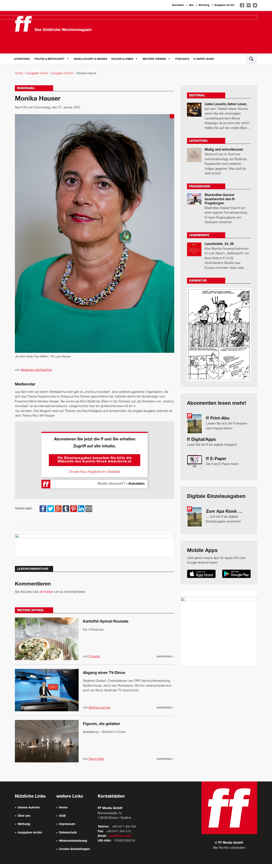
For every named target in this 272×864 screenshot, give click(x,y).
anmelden (47, 592)
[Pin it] (73, 508)
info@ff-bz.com (120, 836)
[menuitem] (22, 59)
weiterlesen (165, 656)
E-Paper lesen (204, 59)
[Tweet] (50, 508)
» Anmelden (135, 484)
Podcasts (182, 59)
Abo (191, 5)
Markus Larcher (99, 707)
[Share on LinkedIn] (81, 508)
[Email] (88, 508)
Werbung (203, 5)
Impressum (67, 824)
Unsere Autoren (29, 807)
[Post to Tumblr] (65, 508)
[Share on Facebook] (43, 508)
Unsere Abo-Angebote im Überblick (94, 472)
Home (19, 73)
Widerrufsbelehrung (73, 841)
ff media (94, 656)
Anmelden (178, 5)
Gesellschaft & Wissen (90, 59)
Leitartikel (22, 59)
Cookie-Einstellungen (74, 849)
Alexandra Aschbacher (36, 369)
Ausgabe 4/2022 (62, 73)
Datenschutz (68, 832)
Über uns (24, 816)
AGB (62, 816)
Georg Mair (96, 759)
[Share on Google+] (58, 508)
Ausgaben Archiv (224, 5)
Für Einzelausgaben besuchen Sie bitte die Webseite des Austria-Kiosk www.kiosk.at (95, 460)
